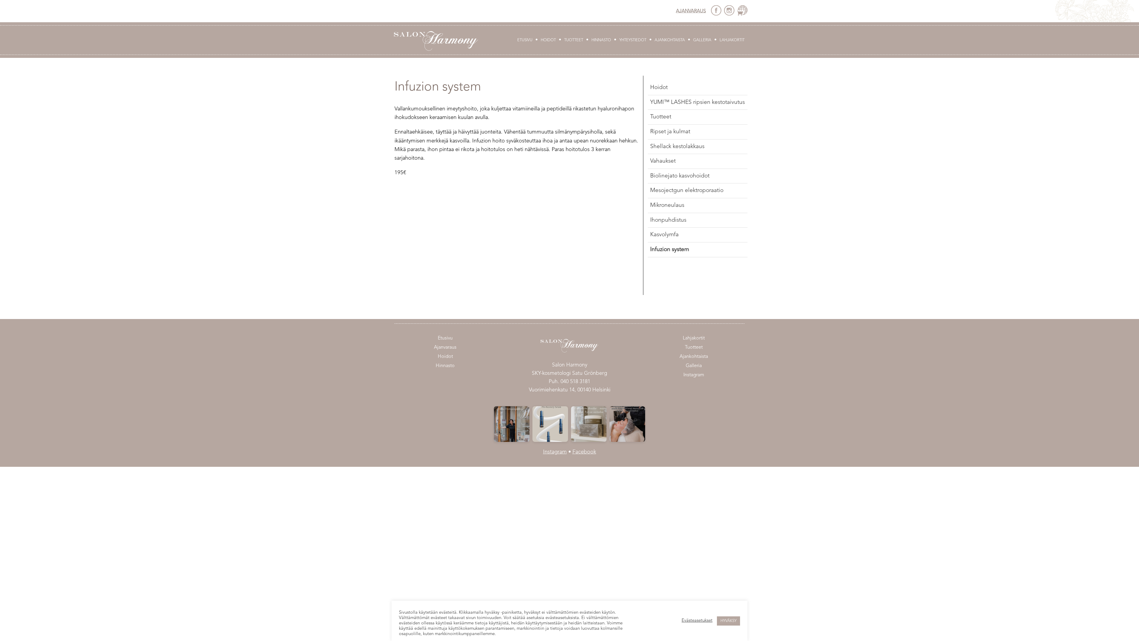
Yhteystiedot (632, 40)
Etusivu (524, 40)
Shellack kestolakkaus (677, 147)
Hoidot (548, 40)
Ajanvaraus (691, 11)
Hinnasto (601, 40)
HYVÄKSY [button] (728, 621)
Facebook (584, 452)
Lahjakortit (732, 40)
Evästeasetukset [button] (697, 620)
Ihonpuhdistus (668, 220)
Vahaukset (663, 161)
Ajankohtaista (670, 40)
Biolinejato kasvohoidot (680, 176)
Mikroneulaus (667, 205)
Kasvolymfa (664, 235)
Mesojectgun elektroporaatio (686, 190)
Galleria (702, 40)
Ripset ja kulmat (670, 132)
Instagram (693, 375)
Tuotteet (573, 40)
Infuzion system (669, 250)
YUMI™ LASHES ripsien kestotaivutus (697, 102)
